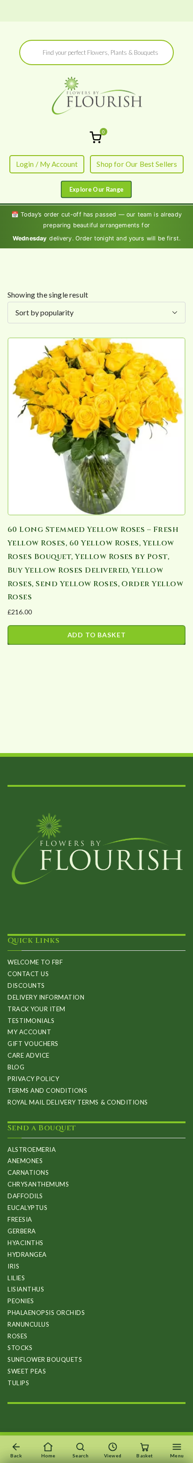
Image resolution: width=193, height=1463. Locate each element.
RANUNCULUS (28, 1324)
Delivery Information (45, 997)
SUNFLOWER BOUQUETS (44, 1359)
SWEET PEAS (26, 1371)
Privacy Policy (33, 1078)
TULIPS (18, 1383)
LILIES (16, 1278)
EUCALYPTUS (27, 1207)
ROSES (17, 1336)
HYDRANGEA (27, 1254)
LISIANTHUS (25, 1289)
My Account (29, 1032)
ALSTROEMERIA (31, 1149)
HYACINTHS (25, 1243)
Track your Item (36, 1009)
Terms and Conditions (47, 1090)
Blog (15, 1067)
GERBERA (21, 1231)
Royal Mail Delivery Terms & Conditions (77, 1102)
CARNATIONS (28, 1172)
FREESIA (19, 1219)
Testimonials (30, 1020)
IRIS (13, 1266)
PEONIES (20, 1301)
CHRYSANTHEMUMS (38, 1184)
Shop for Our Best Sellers (136, 164)
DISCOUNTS (26, 985)
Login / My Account (47, 164)
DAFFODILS (25, 1196)
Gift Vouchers (33, 1043)
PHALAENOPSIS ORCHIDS (46, 1312)
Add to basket (96, 635)
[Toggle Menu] (96, 189)
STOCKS (19, 1347)
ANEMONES (25, 1160)
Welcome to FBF (35, 962)
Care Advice (28, 1055)
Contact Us (28, 974)
